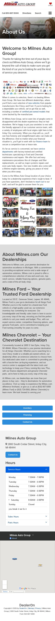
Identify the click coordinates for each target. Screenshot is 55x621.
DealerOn (23, 608)
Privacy (38, 608)
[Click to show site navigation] (50, 13)
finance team (42, 141)
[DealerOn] (27, 605)
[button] (10, 13)
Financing (27, 414)
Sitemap (31, 608)
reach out (40, 182)
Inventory (27, 408)
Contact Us (27, 421)
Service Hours (14, 469)
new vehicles (34, 103)
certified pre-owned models (34, 112)
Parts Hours (13, 523)
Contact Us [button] (13, 454)
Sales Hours (13, 517)
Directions (26, 13)
